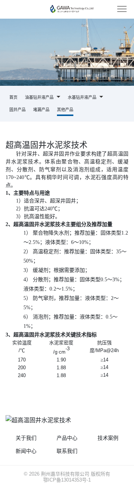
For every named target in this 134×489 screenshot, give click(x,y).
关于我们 (26, 438)
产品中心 (67, 438)
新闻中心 (26, 451)
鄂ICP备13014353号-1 (67, 480)
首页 (13, 97)
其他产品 (65, 109)
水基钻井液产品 (83, 97)
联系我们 (67, 451)
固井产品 (17, 109)
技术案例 (108, 438)
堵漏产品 (41, 109)
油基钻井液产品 (40, 97)
